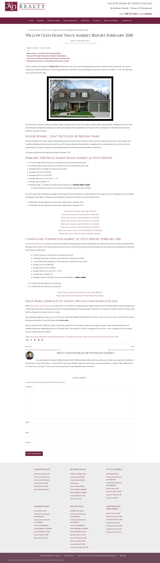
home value (64, 320)
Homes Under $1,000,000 (41, 480)
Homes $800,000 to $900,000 (43, 528)
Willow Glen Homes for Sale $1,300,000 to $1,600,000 (80, 224)
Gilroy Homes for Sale (113, 523)
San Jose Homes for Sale (42, 6)
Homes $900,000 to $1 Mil (42, 532)
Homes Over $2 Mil (112, 498)
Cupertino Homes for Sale (114, 516)
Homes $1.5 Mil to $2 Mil (113, 495)
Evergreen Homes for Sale (114, 519)
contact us (110, 329)
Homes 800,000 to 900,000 (78, 492)
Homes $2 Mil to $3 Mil (41, 486)
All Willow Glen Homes (77, 511)
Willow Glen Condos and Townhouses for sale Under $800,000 (80, 292)
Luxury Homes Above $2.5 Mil (79, 547)
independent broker (45, 337)
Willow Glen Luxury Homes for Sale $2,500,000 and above (80, 234)
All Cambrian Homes (40, 511)
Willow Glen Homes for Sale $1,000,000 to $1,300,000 (80, 221)
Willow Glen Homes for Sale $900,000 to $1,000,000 (80, 218)
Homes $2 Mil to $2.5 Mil (77, 544)
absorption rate (50, 188)
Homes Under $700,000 (77, 486)
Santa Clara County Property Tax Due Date (121, 350)
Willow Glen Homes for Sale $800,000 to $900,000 (80, 215)
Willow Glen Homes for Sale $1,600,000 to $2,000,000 (80, 227)
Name (27, 422)
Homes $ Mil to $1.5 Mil (41, 535)
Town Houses (74, 483)
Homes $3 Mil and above (41, 489)
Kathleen (148, 14)
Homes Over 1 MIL (75, 499)
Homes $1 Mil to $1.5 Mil (113, 491)
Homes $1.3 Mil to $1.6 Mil (78, 538)
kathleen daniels (58, 337)
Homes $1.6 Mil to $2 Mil (77, 541)
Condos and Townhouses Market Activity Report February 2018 (48, 58)
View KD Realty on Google (50, 555)
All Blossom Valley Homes (78, 474)
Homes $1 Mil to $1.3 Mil (77, 535)
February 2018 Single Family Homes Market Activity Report (46, 56)
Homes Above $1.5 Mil (41, 538)
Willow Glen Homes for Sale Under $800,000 (80, 211)
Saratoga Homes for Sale (114, 529)
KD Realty (68, 337)
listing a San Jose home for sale (41, 306)
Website (28, 442)
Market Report (85, 41)
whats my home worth (91, 337)
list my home (77, 337)
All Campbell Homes (112, 474)
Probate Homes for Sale (113, 532)
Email (27, 432)
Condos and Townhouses (42, 477)
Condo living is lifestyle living (35, 244)
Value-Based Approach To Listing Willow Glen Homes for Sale (47, 61)
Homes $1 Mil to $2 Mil (41, 483)
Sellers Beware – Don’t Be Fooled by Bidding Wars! (43, 53)
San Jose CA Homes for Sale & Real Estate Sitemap (97, 555)
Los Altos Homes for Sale (114, 526)
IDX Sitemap (68, 555)
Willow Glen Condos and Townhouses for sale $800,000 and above (80, 296)
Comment (29, 387)
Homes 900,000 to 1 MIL (77, 496)
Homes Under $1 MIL (112, 488)
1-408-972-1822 (130, 14)
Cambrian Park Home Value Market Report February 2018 (43, 350)
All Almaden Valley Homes (42, 474)
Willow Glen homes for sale (109, 337)
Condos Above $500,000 (77, 480)
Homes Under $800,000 (41, 525)
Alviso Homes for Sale (113, 513)
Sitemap (123, 555)
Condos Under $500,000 (77, 477)
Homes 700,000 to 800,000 (78, 489)
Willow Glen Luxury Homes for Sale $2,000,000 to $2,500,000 (80, 230)
